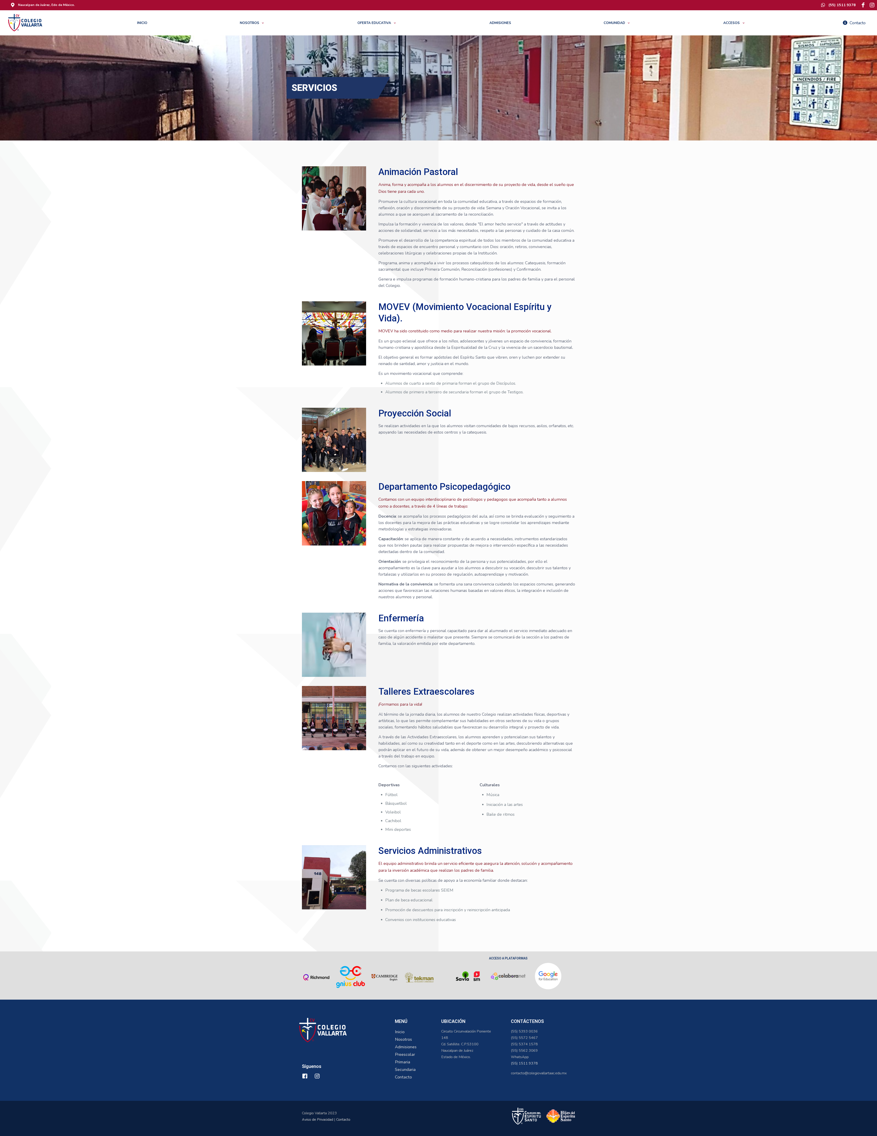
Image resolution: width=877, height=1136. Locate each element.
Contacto (403, 1077)
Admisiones (406, 1047)
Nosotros (403, 1039)
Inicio (399, 1032)
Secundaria (405, 1069)
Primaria (402, 1062)
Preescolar (405, 1054)
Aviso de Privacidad (317, 1119)
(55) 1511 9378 (524, 1063)
